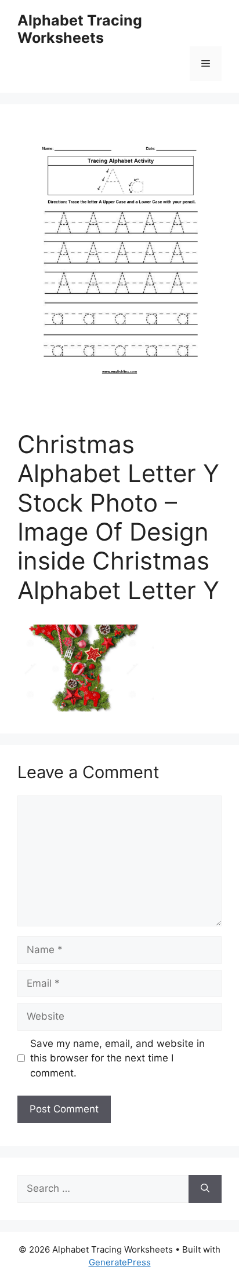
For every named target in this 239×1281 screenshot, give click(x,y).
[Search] (205, 1189)
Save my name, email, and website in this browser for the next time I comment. (117, 1058)
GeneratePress (120, 1262)
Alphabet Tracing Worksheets (79, 29)
